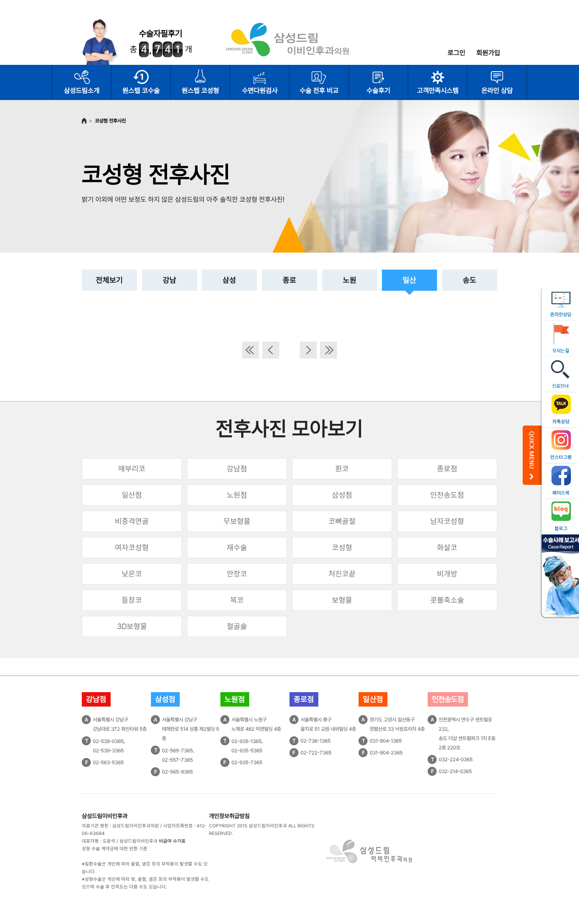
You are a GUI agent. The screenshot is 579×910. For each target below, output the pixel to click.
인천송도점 (447, 494)
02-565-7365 (177, 751)
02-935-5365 (246, 751)
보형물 (342, 600)
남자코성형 (447, 521)
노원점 (237, 494)
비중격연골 (132, 521)
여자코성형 (132, 547)
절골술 (237, 626)
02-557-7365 (177, 760)
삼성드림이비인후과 (105, 816)
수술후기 (378, 90)
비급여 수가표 (172, 841)
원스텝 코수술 (141, 90)
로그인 (456, 53)
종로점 (447, 468)
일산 (409, 280)
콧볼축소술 (447, 600)
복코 (237, 600)
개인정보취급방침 (229, 816)
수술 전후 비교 (319, 90)
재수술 (237, 547)
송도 (469, 280)
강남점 (237, 468)
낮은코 (132, 573)
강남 (169, 280)
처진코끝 (342, 573)
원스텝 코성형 (200, 90)
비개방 (447, 573)
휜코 (342, 468)
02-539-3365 (108, 751)
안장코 (237, 573)
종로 (289, 280)
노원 (349, 280)
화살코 (447, 547)
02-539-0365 (108, 741)
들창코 (132, 600)
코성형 (342, 547)
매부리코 (131, 468)
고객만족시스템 (438, 90)
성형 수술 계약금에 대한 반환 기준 (115, 849)
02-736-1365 (316, 741)
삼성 (229, 280)
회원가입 (488, 53)
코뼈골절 (342, 521)
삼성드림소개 (82, 90)
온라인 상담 (497, 90)
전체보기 (109, 280)
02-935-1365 (246, 741)
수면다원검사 (260, 90)
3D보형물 (132, 626)
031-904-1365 (386, 741)
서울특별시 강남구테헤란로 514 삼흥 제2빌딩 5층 (190, 729)
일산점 (132, 494)
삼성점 (342, 494)
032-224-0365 (456, 760)
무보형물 (237, 521)
